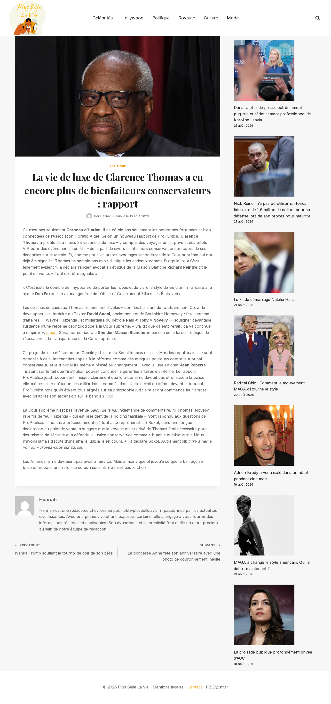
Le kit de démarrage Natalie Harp (264, 299)
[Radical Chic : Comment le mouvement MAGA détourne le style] (275, 345)
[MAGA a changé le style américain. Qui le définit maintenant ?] (275, 525)
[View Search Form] (317, 18)
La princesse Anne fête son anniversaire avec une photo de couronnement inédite (174, 552)
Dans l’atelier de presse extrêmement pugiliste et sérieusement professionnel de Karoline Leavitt (272, 113)
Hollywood (132, 17)
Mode (233, 17)
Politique (161, 17)
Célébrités (103, 17)
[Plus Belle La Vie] (27, 18)
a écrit (52, 332)
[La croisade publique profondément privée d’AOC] (275, 615)
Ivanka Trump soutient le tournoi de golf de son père (64, 549)
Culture (211, 17)
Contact (195, 687)
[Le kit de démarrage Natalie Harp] (275, 262)
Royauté (186, 17)
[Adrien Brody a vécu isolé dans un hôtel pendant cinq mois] (275, 435)
